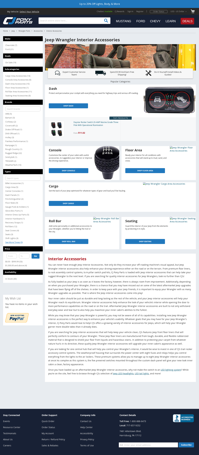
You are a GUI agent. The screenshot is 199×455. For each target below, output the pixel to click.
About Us (8, 439)
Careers (7, 445)
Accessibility (86, 433)
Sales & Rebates (50, 445)
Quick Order (48, 421)
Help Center (86, 427)
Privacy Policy (87, 439)
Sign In (130, 11)
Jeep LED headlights (123, 373)
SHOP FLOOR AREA (145, 170)
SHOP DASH (68, 106)
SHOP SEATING (145, 241)
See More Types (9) (14, 242)
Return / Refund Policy (53, 439)
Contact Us (85, 421)
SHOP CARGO (68, 203)
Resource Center (11, 427)
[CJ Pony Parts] (11, 20)
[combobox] (74, 20)
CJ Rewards (119, 11)
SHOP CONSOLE (68, 170)
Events (6, 421)
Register (139, 11)
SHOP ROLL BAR (68, 241)
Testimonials (9, 433)
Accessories (38, 31)
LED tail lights (142, 373)
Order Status (158, 11)
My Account (48, 433)
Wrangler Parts (24, 31)
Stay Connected (11, 415)
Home (5, 31)
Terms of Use (87, 445)
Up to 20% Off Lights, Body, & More (99, 4)
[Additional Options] (17, 321)
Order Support (49, 415)
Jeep (13, 31)
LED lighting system (171, 369)
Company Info (87, 415)
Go (35, 256)
